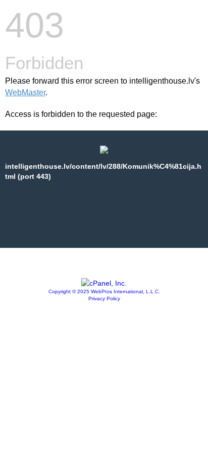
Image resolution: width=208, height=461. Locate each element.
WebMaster (25, 92)
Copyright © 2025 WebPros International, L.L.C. (104, 291)
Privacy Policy (104, 298)
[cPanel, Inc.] (104, 283)
